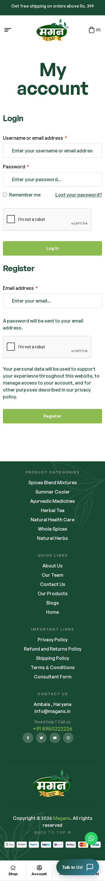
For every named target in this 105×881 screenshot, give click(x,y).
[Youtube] (55, 738)
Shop (13, 874)
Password (16, 167)
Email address (20, 288)
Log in (52, 248)
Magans (62, 818)
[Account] (39, 867)
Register (52, 416)
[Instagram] (68, 738)
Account (39, 874)
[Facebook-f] (28, 738)
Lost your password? (78, 195)
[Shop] (13, 867)
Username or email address (35, 138)
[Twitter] (41, 738)
